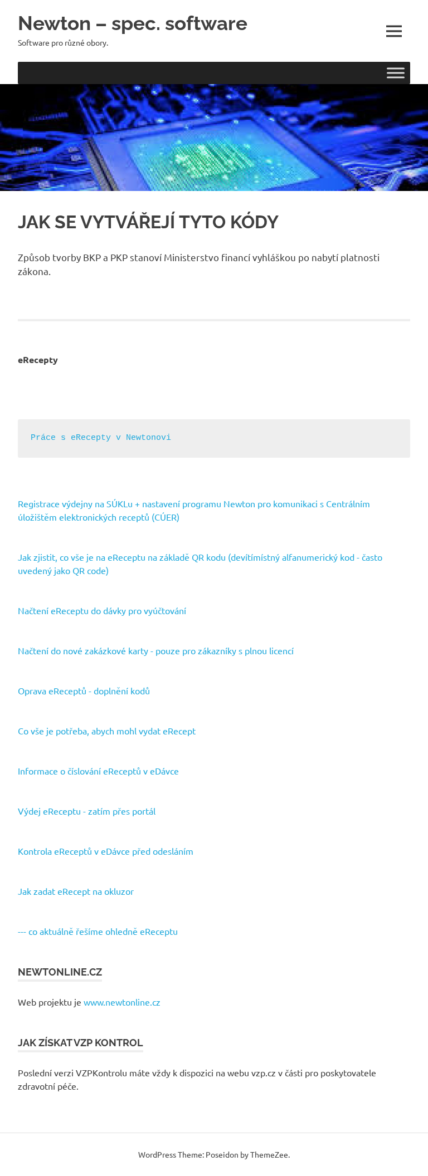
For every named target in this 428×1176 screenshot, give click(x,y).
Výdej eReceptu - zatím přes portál (86, 810)
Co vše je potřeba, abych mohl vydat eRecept (107, 730)
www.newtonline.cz (122, 1001)
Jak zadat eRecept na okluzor (76, 890)
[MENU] (394, 31)
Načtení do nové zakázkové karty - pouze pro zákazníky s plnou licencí (156, 650)
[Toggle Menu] (396, 72)
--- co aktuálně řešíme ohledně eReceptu (98, 931)
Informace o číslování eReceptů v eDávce (98, 770)
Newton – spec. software (132, 23)
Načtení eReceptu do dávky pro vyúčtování (102, 610)
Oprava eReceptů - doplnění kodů (84, 690)
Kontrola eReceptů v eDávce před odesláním (105, 850)
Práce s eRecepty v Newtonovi (101, 438)
